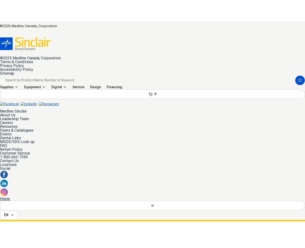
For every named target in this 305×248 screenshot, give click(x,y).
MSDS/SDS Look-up (17, 142)
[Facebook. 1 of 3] (4, 177)
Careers (6, 122)
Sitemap (7, 73)
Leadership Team (14, 119)
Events (6, 134)
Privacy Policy (12, 65)
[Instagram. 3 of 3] (4, 195)
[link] (25, 43)
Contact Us (9, 161)
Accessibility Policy (16, 69)
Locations (8, 164)
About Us (7, 115)
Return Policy (11, 149)
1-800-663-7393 (14, 157)
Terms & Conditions (16, 62)
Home (5, 198)
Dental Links (10, 138)
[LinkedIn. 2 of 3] (4, 186)
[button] (300, 80)
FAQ (3, 145)
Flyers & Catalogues (17, 130)
